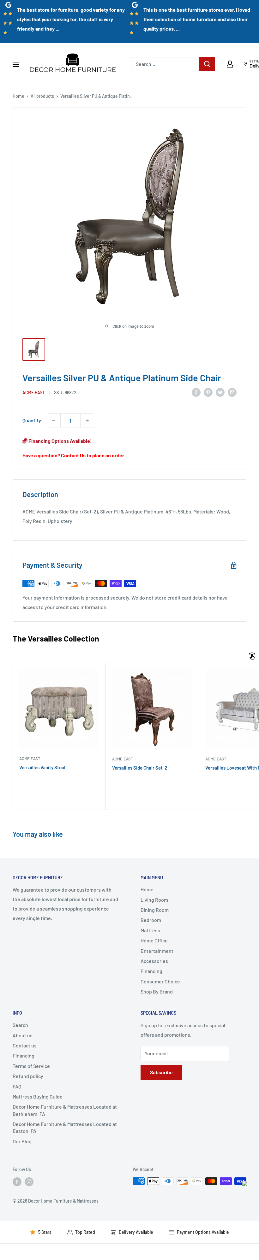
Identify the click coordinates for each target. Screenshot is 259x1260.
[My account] (230, 64)
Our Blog (22, 1141)
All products (42, 96)
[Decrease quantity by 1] (53, 420)
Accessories (154, 961)
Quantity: (32, 420)
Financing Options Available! (59, 441)
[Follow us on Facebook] (17, 1181)
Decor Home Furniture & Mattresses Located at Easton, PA (65, 1127)
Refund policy (28, 1076)
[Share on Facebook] (196, 392)
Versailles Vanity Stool (42, 767)
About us (23, 1035)
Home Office (154, 940)
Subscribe (161, 1072)
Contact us (25, 1045)
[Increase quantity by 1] (87, 420)
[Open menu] (16, 64)
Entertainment (157, 951)
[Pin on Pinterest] (208, 392)
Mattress (150, 930)
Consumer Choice (160, 981)
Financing (151, 971)
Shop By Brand (157, 991)
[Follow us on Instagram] (29, 1181)
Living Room (154, 900)
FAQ (17, 1086)
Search (20, 1025)
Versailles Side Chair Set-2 (139, 768)
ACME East (33, 392)
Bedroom (151, 920)
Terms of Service (31, 1066)
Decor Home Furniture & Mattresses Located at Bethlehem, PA (65, 1110)
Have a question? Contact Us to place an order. (73, 455)
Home (18, 96)
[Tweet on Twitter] (220, 392)
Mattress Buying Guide (38, 1096)
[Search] (207, 64)
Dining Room (155, 910)
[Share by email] (232, 392)
